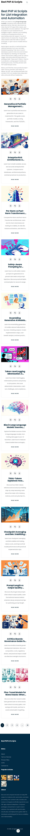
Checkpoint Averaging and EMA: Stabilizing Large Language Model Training (15, 533)
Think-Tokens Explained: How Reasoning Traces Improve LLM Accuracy (15, 479)
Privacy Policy (5, 760)
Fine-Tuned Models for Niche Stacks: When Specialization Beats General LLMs (15, 693)
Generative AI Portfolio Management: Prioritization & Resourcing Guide (15, 105)
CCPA (3, 763)
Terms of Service (6, 757)
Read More (15, 126)
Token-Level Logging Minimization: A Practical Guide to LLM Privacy (15, 372)
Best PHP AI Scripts (11, 2)
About (3, 754)
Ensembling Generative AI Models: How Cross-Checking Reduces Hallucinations (15, 319)
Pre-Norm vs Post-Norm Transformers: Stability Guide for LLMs (15, 212)
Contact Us (4, 766)
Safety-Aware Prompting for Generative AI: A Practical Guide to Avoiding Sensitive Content (15, 265)
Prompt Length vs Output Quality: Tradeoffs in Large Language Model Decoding (15, 586)
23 (27, 725)
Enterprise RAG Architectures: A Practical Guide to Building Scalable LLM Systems (15, 158)
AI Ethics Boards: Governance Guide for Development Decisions (15, 640)
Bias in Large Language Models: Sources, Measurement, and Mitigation (15, 426)
